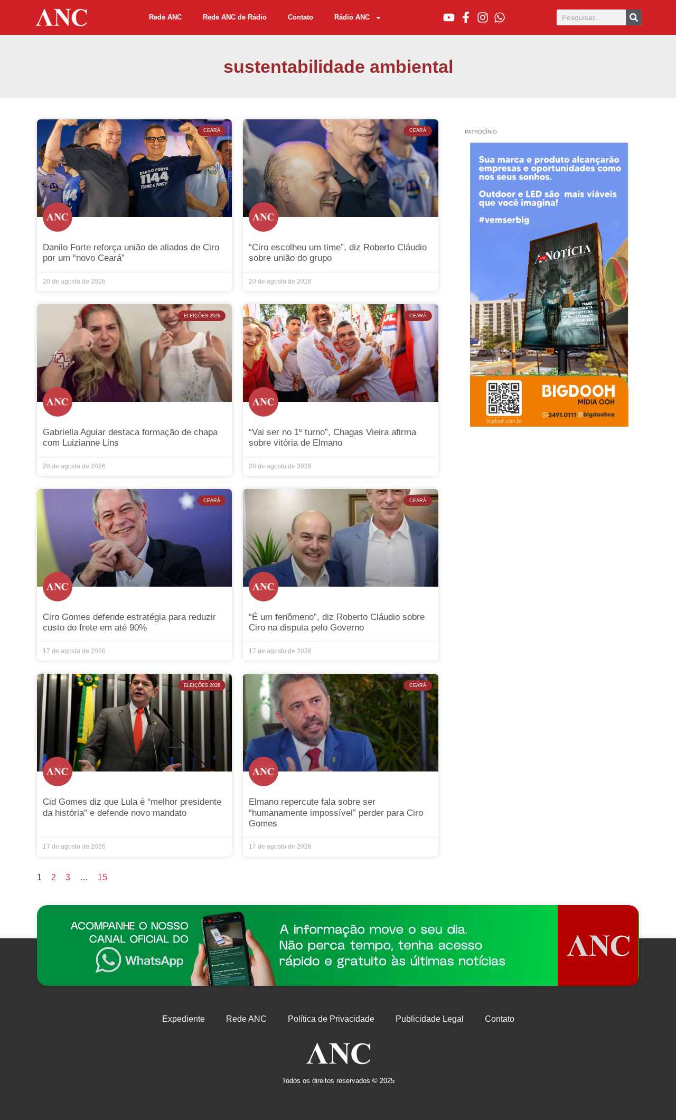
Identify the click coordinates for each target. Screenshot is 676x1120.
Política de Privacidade (331, 1018)
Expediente (183, 1018)
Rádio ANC (352, 17)
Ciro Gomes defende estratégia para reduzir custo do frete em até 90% (129, 622)
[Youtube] (449, 17)
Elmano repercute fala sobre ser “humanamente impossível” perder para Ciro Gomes (336, 813)
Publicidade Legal (430, 1018)
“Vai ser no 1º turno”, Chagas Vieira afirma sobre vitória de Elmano (332, 437)
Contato (300, 17)
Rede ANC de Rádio (235, 17)
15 (102, 877)
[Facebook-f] (466, 17)
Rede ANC (165, 17)
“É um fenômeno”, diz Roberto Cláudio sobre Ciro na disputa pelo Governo (337, 622)
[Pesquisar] (634, 17)
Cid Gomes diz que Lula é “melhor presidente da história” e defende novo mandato (132, 807)
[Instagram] (483, 17)
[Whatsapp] (499, 17)
